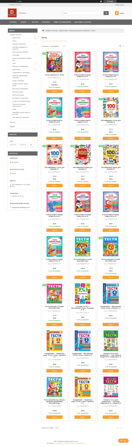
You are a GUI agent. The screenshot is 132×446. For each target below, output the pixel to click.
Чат (125, 440)
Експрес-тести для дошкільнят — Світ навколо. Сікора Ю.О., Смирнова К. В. (111, 355)
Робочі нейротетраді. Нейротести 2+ (82, 75)
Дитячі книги (63, 30)
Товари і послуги (15, 35)
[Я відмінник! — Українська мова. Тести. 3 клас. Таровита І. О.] (54, 340)
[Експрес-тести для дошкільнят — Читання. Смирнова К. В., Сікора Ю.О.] (111, 387)
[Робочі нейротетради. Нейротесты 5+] (54, 201)
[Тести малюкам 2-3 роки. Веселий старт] (83, 246)
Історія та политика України (21, 101)
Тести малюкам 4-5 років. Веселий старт (110, 260)
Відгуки (12, 126)
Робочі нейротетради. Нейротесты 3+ (110, 215)
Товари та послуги (51, 30)
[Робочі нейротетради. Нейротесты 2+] (83, 201)
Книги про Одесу (17, 92)
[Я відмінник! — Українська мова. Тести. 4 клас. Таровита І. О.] (83, 387)
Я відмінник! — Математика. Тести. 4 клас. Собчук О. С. (110, 307)
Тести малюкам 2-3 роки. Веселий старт (82, 260)
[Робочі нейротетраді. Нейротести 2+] (83, 62)
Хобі (13, 63)
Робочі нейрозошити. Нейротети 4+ (83, 121)
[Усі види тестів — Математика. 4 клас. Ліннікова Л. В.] (83, 293)
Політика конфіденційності (77, 443)
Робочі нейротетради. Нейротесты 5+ (54, 215)
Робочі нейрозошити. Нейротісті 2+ (111, 75)
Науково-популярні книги (20, 66)
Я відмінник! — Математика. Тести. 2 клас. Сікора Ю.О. (82, 354)
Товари (23, 22)
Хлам (14, 109)
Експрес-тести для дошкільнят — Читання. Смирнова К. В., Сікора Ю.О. (110, 401)
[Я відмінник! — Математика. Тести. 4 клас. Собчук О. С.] (111, 293)
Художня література (19, 44)
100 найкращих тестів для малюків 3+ (54, 168)
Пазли (14, 41)
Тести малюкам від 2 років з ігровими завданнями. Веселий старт (54, 401)
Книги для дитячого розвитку (79, 30)
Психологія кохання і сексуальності (19, 105)
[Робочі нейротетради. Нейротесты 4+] (54, 246)
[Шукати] (106, 13)
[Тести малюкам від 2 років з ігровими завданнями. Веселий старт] (54, 387)
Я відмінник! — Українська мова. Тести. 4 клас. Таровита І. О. (82, 401)
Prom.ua (75, 441)
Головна (13, 22)
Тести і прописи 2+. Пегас (54, 75)
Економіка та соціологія (20, 98)
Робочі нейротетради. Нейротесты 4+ (54, 260)
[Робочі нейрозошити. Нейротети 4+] (83, 107)
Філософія (15, 55)
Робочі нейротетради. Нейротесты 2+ (82, 215)
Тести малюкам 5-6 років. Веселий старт (54, 307)
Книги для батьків (18, 95)
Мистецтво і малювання (20, 88)
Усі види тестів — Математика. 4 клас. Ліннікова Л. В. (82, 308)
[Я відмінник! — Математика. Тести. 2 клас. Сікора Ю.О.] (83, 340)
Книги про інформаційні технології (20, 76)
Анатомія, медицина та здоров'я (19, 48)
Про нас (35, 22)
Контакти (46, 22)
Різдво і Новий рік (18, 80)
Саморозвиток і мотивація (20, 72)
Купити (54, 91)
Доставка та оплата (83, 22)
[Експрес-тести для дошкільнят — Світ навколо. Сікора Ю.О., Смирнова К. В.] (111, 340)
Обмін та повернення (62, 22)
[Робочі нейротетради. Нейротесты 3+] (111, 201)
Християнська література (20, 117)
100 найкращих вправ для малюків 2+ (82, 168)
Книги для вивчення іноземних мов (22, 59)
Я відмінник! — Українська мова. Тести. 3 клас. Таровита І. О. (54, 355)
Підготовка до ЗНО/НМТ (20, 52)
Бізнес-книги (16, 69)
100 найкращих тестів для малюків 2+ (111, 121)
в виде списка (123, 46)
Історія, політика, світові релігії (20, 84)
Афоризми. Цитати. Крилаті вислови (21, 113)
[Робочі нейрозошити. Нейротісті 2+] (111, 62)
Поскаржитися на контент (61, 443)
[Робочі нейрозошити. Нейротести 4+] (54, 107)
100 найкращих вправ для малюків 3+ (111, 168)
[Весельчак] (12, 17)
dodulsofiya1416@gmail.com (21, 207)
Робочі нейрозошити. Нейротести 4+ (54, 121)
